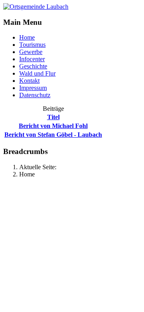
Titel (53, 117)
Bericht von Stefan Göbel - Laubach (53, 134)
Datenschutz (34, 95)
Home (27, 37)
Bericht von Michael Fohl (53, 125)
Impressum (33, 87)
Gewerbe (30, 51)
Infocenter (32, 59)
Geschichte (33, 66)
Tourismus (32, 44)
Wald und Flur (37, 73)
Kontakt (29, 80)
